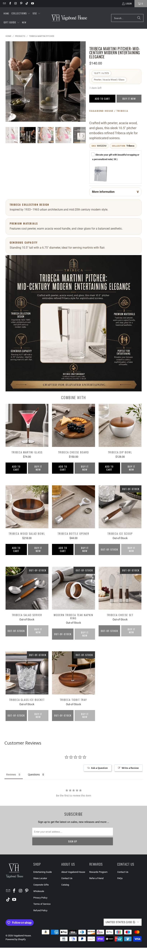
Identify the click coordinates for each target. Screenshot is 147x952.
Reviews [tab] (11, 774)
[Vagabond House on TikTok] (26, 3)
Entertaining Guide (42, 872)
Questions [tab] (34, 774)
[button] (20, 13)
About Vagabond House (73, 872)
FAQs (120, 878)
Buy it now (129, 98)
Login (129, 3)
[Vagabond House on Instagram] (15, 3)
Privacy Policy (40, 897)
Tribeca (130, 145)
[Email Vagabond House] (4, 3)
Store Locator (40, 878)
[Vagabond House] (69, 18)
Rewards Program (98, 872)
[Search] (138, 18)
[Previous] (8, 81)
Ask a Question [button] (99, 768)
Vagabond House (22, 935)
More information (103, 191)
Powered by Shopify (16, 939)
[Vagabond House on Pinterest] (21, 3)
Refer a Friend (96, 878)
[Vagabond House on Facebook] (9, 3)
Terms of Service (42, 904)
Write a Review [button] (130, 768)
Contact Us (66, 878)
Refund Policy (40, 910)
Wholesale (38, 891)
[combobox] (127, 18)
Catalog (65, 884)
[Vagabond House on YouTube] (32, 3)
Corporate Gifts (41, 884)
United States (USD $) (120, 922)
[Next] (83, 81)
